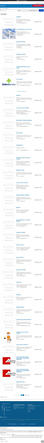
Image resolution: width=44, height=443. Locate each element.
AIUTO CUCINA (19, 244)
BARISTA (18, 95)
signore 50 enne (19, 257)
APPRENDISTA (19, 145)
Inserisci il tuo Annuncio (31, 406)
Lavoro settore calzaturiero (22, 182)
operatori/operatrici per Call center (24, 29)
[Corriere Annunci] (4, 1)
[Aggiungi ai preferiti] (38, 21)
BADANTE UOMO (20, 170)
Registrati (37, 3)
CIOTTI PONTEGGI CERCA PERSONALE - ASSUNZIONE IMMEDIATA (22, 358)
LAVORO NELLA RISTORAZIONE (23, 319)
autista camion (19, 132)
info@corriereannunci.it (6, 403)
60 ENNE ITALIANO (20, 232)
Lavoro (4, 8)
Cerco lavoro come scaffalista (22, 107)
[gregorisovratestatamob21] (22, 0)
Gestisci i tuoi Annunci (31, 407)
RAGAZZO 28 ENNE (20, 41)
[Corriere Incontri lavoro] (22, 91)
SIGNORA (18, 16)
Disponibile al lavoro (20, 381)
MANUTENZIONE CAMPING (22, 195)
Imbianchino (19, 282)
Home (1, 8)
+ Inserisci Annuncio (38, 5)
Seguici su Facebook (7, 407)
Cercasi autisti (19, 79)
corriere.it (12, 424)
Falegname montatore (21, 54)
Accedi (42, 3)
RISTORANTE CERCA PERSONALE (24, 120)
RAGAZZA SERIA (20, 307)
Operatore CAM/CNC (21, 269)
